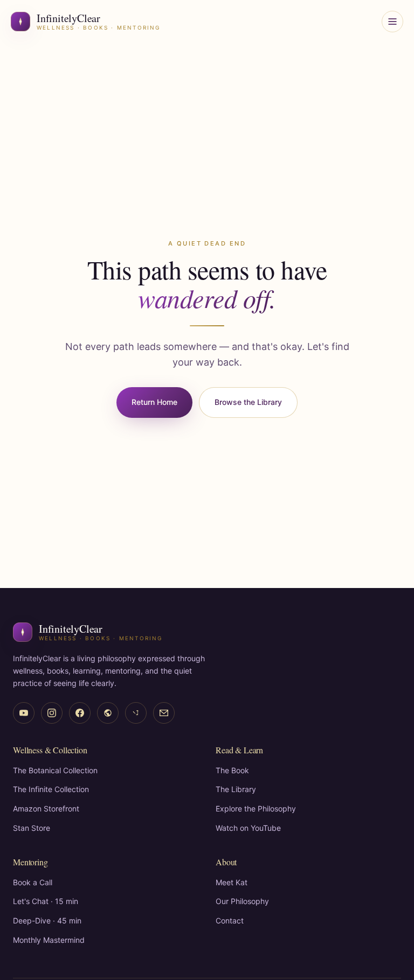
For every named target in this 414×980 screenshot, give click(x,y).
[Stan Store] (136, 713)
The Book (232, 770)
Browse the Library (248, 402)
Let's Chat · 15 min (45, 901)
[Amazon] (108, 713)
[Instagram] (52, 713)
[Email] (164, 713)
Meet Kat (231, 882)
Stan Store (31, 827)
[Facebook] (80, 713)
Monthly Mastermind (49, 939)
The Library (236, 789)
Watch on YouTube (248, 827)
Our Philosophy (242, 901)
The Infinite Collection (51, 789)
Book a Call (32, 882)
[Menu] (392, 21)
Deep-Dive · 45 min (47, 920)
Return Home (154, 402)
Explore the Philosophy (256, 808)
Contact (230, 920)
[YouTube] (23, 713)
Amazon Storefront (46, 808)
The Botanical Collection (55, 770)
